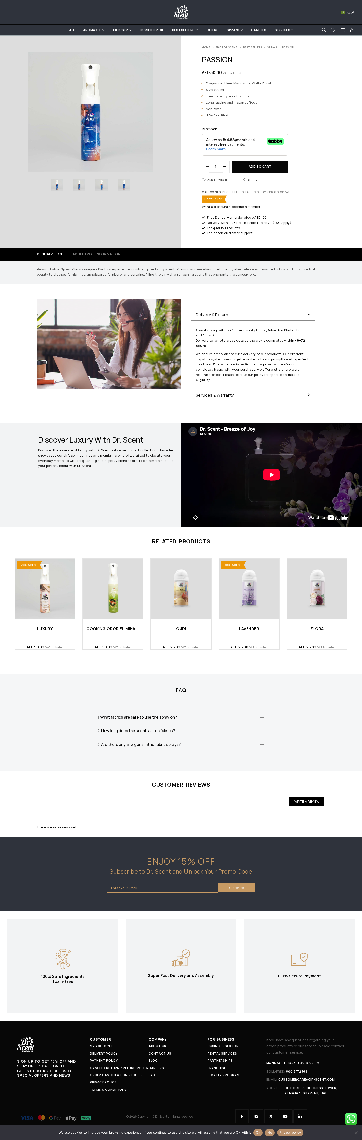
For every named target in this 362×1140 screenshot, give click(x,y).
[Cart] (343, 30)
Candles (258, 30)
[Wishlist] (333, 30)
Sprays (233, 30)
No (269, 1132)
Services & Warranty (215, 395)
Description (49, 254)
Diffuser (120, 30)
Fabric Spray (255, 192)
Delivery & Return (212, 314)
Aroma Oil (92, 30)
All (72, 30)
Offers (213, 30)
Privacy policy (290, 1132)
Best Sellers (183, 30)
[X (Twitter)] (271, 1116)
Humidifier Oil (152, 30)
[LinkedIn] (300, 1116)
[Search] (324, 30)
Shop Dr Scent (227, 47)
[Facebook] (242, 1116)
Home (206, 47)
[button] (253, 315)
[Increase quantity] (226, 167)
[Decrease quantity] (205, 167)
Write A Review (306, 801)
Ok (258, 1132)
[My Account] (352, 30)
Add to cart (260, 167)
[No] (355, 1132)
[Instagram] (256, 1116)
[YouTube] (285, 1116)
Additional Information (97, 254)
